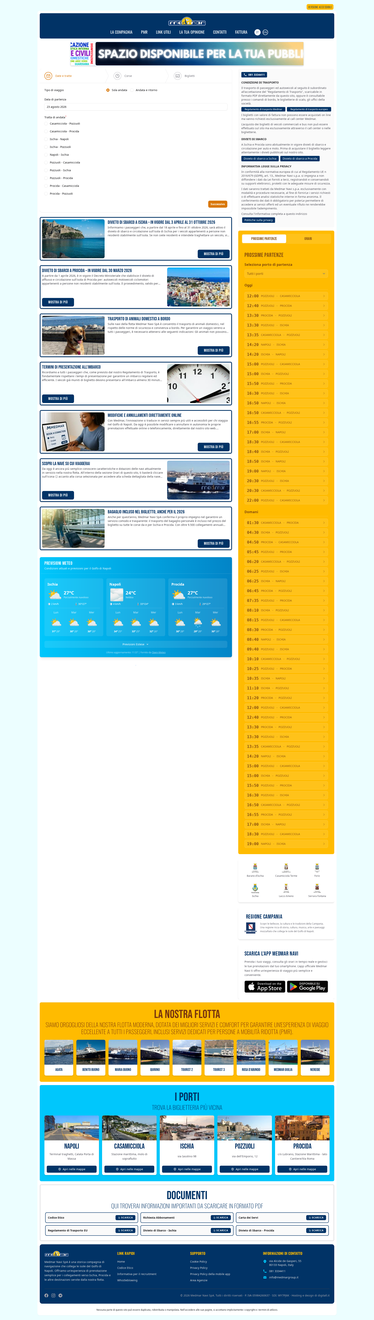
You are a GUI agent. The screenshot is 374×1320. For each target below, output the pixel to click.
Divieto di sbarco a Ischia (260, 158)
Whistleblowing (127, 1280)
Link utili (163, 32)
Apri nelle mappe (74, 1169)
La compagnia (121, 32)
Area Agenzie (198, 1280)
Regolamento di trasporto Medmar (263, 109)
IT (257, 32)
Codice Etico (125, 1268)
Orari (308, 238)
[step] (58, 76)
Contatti (220, 32)
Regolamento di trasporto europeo (309, 109)
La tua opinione (192, 32)
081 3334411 (256, 74)
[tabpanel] (136, 142)
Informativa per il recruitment (136, 1274)
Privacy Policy (198, 1268)
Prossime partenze (264, 238)
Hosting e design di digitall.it (311, 1295)
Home (121, 1261)
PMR (144, 32)
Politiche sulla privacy (258, 220)
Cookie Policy (198, 1261)
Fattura (241, 32)
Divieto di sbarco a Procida (300, 158)
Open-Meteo (159, 652)
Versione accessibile (320, 7)
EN (265, 32)
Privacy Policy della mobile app (210, 1274)
